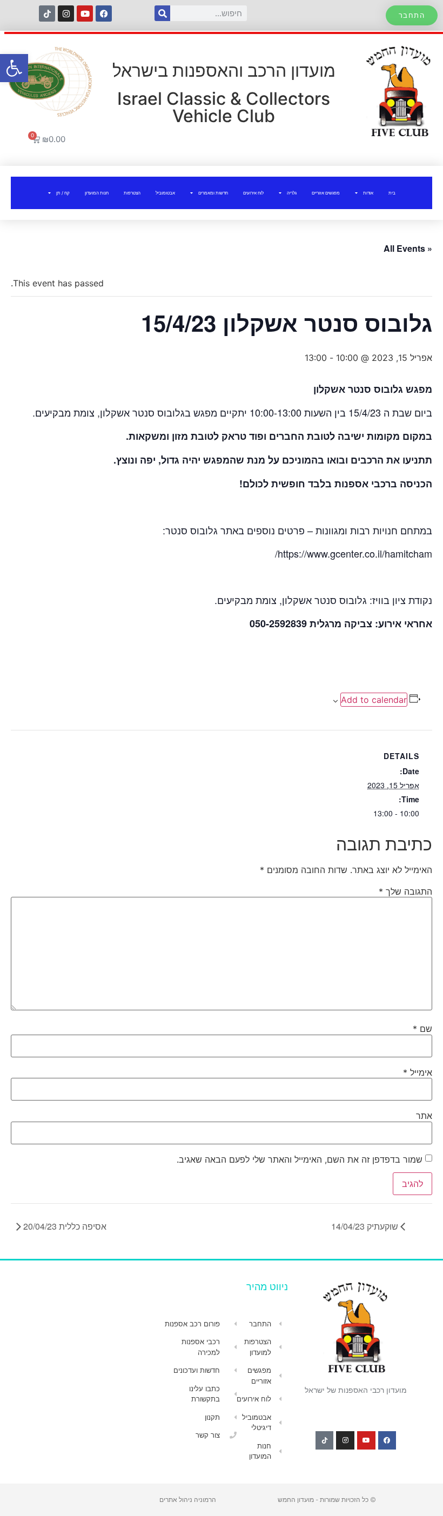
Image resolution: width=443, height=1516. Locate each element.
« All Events (408, 248)
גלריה (292, 193)
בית (391, 193)
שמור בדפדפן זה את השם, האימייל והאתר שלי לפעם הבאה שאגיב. (299, 1159)
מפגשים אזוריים (326, 193)
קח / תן (63, 193)
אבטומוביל (165, 193)
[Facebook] (104, 13)
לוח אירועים (253, 193)
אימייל (417, 1072)
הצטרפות (132, 193)
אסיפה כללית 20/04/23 (63, 1226)
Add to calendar (374, 699)
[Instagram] (66, 13)
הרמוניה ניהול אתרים (187, 1499)
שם (422, 1028)
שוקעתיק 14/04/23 (365, 1226)
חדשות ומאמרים (213, 193)
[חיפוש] (162, 13)
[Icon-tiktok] (47, 13)
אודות (368, 193)
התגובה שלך (405, 891)
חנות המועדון (97, 193)
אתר (424, 1115)
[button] (14, 68)
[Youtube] (85, 13)
